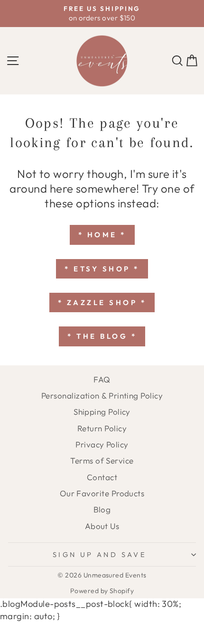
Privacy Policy (101, 444)
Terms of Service (101, 460)
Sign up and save (100, 554)
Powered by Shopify (102, 590)
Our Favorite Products (102, 493)
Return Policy (102, 428)
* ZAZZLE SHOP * (102, 302)
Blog (102, 509)
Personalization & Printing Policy (102, 395)
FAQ (101, 379)
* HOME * (102, 234)
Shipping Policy (102, 412)
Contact (102, 477)
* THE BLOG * (102, 336)
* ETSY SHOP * (102, 268)
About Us (102, 526)
